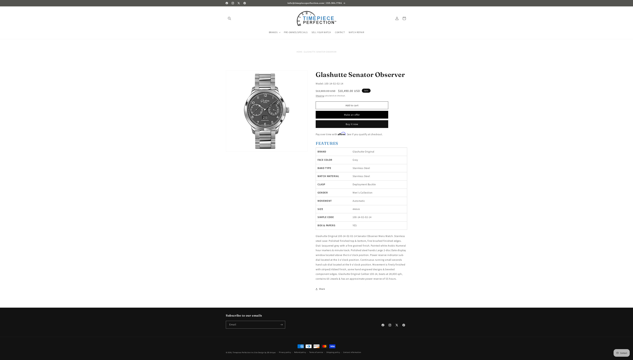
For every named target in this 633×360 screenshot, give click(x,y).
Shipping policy (333, 352)
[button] (229, 18)
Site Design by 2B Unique (265, 352)
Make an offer (352, 114)
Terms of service (316, 352)
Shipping (320, 95)
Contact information (352, 352)
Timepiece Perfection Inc (243, 352)
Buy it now (352, 124)
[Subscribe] (281, 325)
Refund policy (300, 352)
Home (299, 51)
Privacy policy (285, 352)
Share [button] (322, 288)
